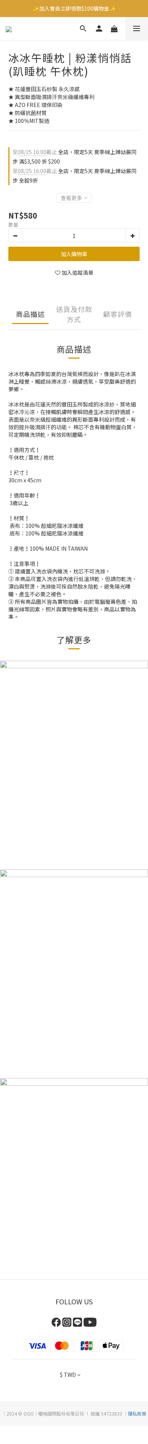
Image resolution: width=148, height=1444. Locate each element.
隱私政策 (137, 1413)
